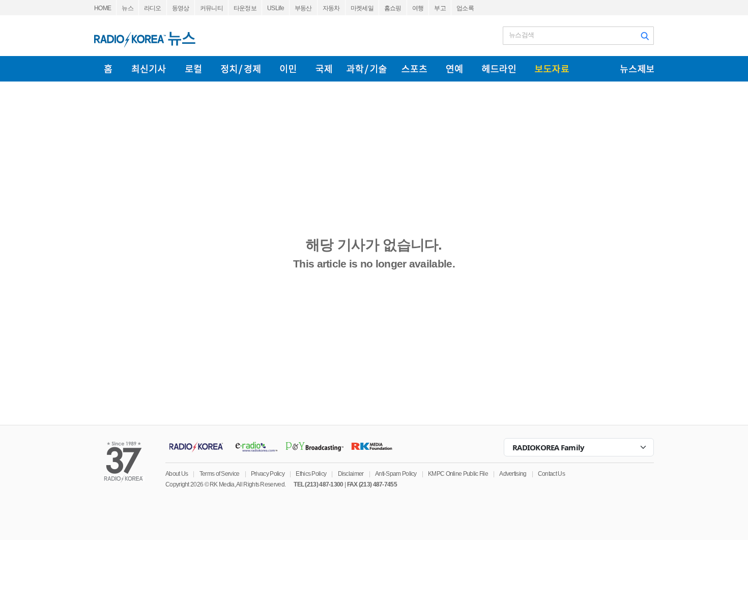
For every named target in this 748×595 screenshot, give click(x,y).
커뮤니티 (211, 8)
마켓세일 (362, 8)
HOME (102, 8)
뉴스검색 (521, 35)
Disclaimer (351, 473)
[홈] (108, 69)
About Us (176, 473)
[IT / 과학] (366, 69)
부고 (440, 8)
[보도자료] (552, 69)
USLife (275, 8)
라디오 (152, 8)
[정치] (240, 69)
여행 (418, 8)
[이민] (288, 69)
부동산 (303, 8)
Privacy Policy (267, 473)
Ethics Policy (311, 473)
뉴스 (127, 8)
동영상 (180, 8)
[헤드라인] (498, 69)
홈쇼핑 (392, 8)
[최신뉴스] (149, 69)
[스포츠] (414, 69)
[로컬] (193, 69)
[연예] (454, 69)
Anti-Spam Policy (396, 473)
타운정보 (245, 8)
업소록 (465, 8)
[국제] (323, 69)
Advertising (512, 473)
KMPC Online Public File (458, 473)
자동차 (331, 8)
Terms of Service (219, 473)
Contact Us (551, 473)
